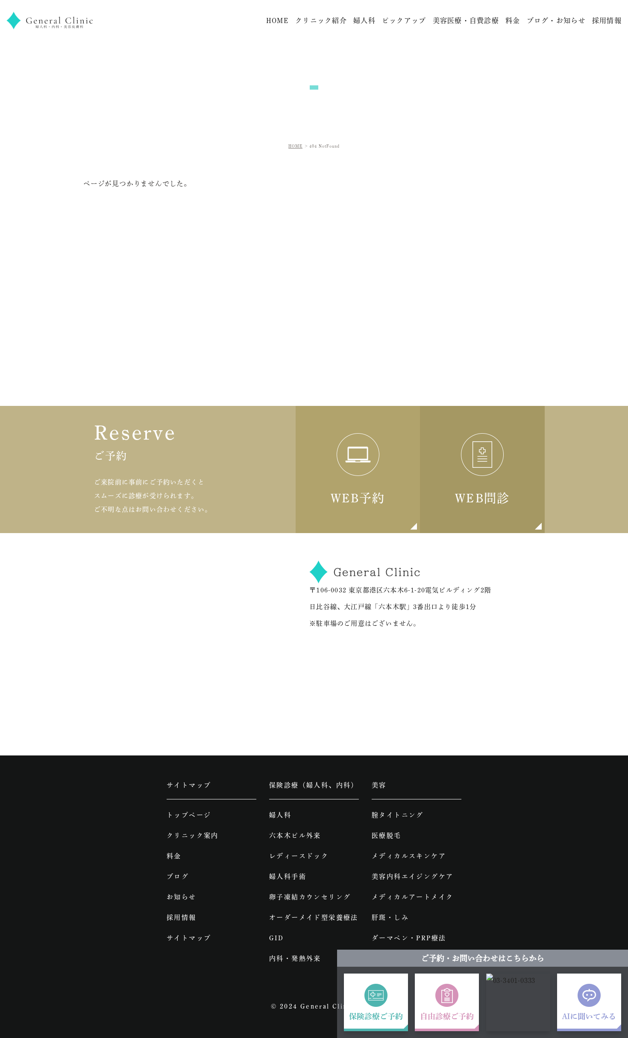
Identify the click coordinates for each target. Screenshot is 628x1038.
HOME (277, 20)
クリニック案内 (193, 835)
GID (276, 938)
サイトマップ (189, 938)
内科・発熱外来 (295, 958)
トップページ (189, 815)
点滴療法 (387, 958)
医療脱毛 (387, 835)
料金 (512, 20)
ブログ (178, 876)
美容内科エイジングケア (412, 876)
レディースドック (299, 856)
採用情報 (607, 20)
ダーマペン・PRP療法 (409, 938)
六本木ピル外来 (295, 835)
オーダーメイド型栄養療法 (313, 917)
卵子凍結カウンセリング (310, 897)
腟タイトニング (398, 815)
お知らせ (182, 897)
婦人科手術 (287, 876)
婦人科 (280, 815)
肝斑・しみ (390, 917)
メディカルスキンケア (409, 856)
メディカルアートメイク (412, 897)
